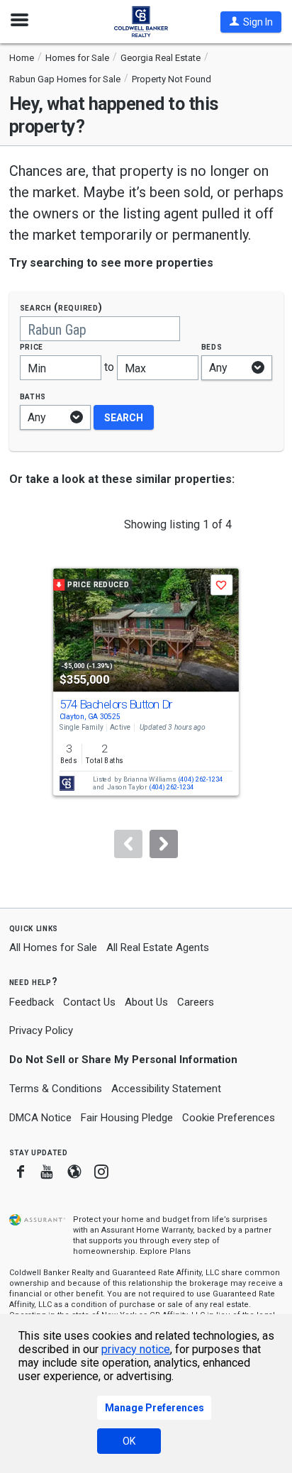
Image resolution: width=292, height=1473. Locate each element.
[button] (250, 22)
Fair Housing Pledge (127, 1117)
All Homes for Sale (53, 947)
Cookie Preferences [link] (228, 1117)
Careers (195, 1002)
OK (129, 1441)
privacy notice (135, 1349)
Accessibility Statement (166, 1088)
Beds (212, 346)
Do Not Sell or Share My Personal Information (123, 1059)
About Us (146, 1002)
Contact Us (89, 1002)
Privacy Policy (41, 1030)
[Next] (164, 844)
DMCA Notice (40, 1117)
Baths (33, 396)
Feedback (31, 1002)
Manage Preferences (154, 1407)
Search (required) (61, 307)
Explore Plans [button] (165, 1251)
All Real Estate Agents (157, 947)
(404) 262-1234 (200, 780)
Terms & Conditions (55, 1088)
